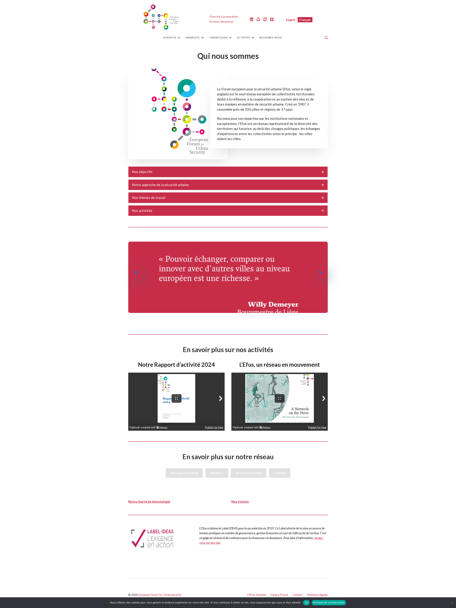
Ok (306, 602)
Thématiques (218, 37)
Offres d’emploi (256, 594)
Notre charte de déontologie (149, 502)
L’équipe (279, 473)
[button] (228, 171)
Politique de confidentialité (328, 602)
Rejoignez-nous (271, 37)
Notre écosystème (249, 473)
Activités (243, 37)
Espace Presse (279, 594)
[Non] (451, 602)
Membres (216, 473)
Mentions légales (317, 594)
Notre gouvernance (184, 473)
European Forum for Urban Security (159, 594)
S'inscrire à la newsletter (223, 16)
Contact (297, 594)
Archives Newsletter (221, 21)
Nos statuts (240, 502)
